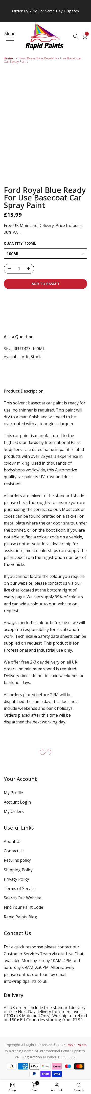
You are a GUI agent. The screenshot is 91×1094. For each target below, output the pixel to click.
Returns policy (17, 860)
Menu (9, 34)
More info (17, 320)
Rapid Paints (76, 1044)
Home (8, 58)
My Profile (13, 792)
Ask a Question (19, 336)
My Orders (14, 811)
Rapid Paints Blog (20, 917)
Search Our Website (22, 898)
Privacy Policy (16, 879)
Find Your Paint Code (23, 907)
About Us (12, 841)
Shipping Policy (18, 870)
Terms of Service (20, 888)
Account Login (17, 802)
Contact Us (14, 851)
